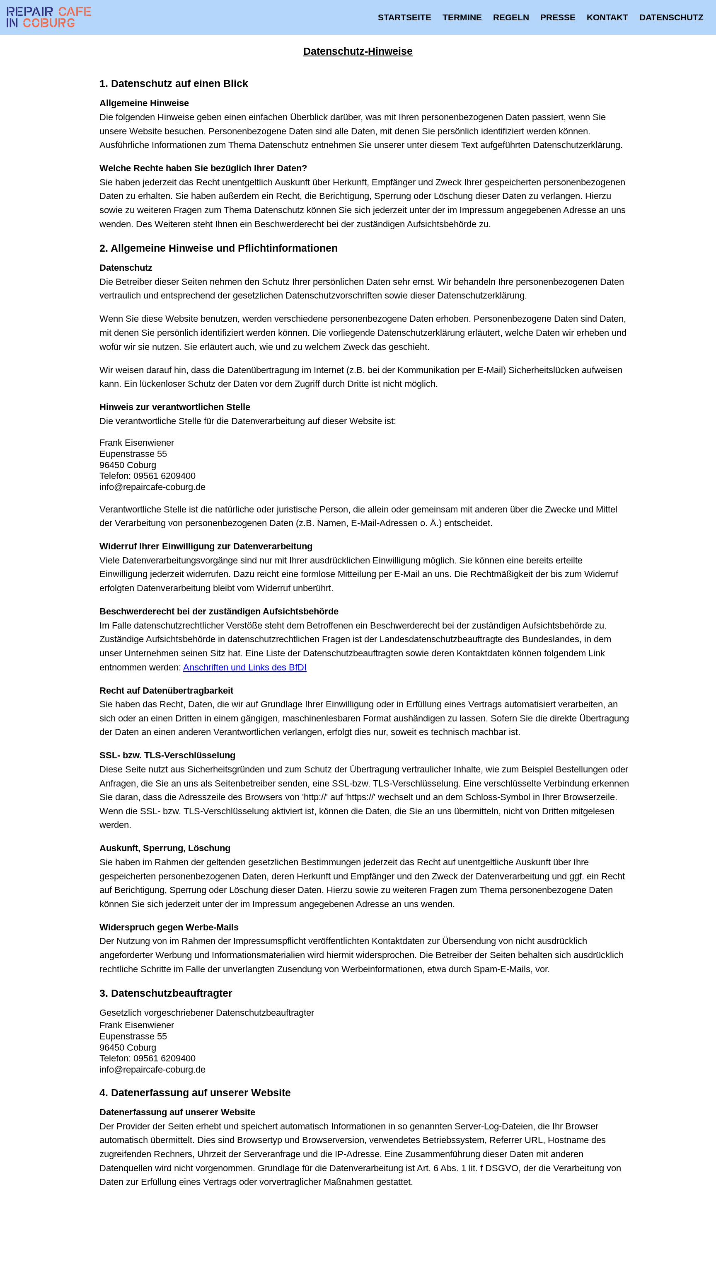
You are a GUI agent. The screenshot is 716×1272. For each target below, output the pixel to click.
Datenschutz (671, 17)
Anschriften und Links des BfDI (245, 667)
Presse (558, 17)
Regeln (511, 17)
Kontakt (607, 17)
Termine (462, 17)
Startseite (404, 17)
